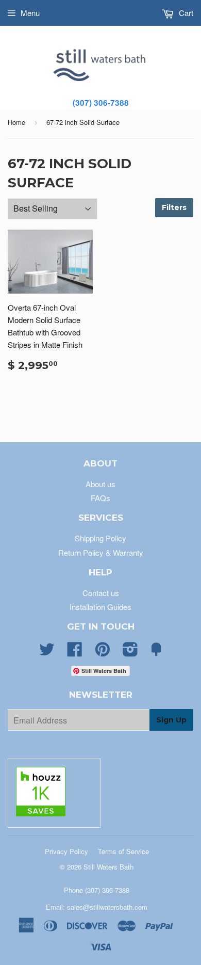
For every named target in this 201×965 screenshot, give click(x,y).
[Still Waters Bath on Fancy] (156, 652)
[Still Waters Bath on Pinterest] (102, 652)
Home (16, 122)
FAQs (100, 497)
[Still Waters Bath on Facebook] (74, 652)
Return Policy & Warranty (100, 552)
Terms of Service (123, 851)
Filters (174, 207)
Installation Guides (100, 606)
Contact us (100, 592)
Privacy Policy (66, 851)
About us (100, 483)
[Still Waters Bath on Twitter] (47, 652)
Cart (185, 12)
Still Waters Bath (108, 867)
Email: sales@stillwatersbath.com (96, 907)
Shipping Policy (100, 538)
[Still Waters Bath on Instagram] (130, 652)
